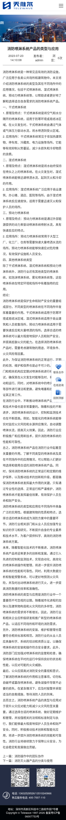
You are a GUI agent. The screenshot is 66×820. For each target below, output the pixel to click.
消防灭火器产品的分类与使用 (33, 761)
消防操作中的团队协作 (29, 756)
